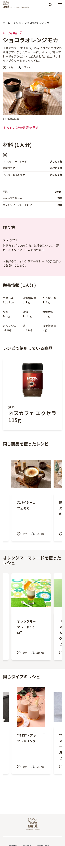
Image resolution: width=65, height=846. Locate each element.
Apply (50, 6)
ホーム (6, 22)
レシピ (17, 22)
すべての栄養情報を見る (21, 127)
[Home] (16, 4)
